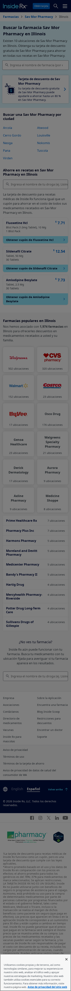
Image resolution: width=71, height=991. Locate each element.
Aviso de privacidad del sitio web (47, 987)
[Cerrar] (66, 959)
